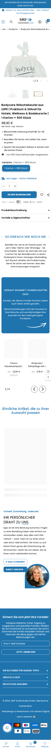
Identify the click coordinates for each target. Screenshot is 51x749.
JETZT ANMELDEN (25, 652)
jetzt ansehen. (25, 716)
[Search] (11, 22)
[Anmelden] (39, 21)
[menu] (3, 22)
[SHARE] (47, 194)
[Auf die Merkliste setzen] (41, 194)
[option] (25, 59)
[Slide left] (34, 389)
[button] (41, 80)
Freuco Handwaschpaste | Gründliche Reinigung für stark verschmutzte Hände (14, 365)
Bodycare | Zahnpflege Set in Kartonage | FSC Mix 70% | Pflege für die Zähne (37, 365)
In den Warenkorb (19, 194)
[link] (25, 255)
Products (13, 29)
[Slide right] (42, 389)
